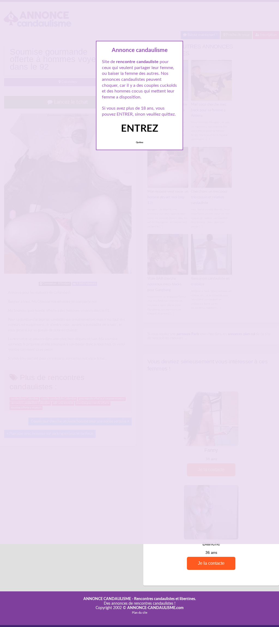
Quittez (139, 142)
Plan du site (139, 612)
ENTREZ (139, 129)
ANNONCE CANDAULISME (107, 599)
